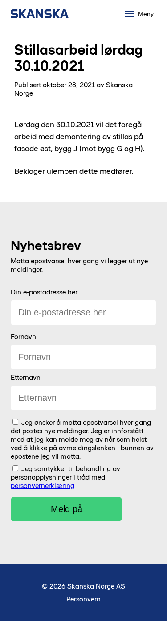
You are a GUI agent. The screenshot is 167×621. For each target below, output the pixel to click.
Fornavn (23, 336)
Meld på (66, 509)
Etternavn (26, 377)
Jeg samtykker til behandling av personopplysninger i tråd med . (65, 477)
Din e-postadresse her (44, 292)
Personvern (83, 599)
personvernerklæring (42, 485)
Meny (146, 13)
